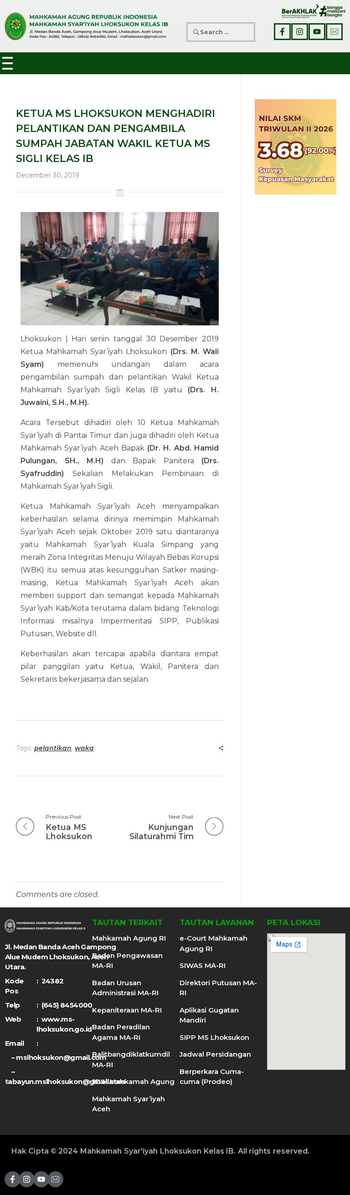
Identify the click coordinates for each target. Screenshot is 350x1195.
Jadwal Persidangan (215, 1054)
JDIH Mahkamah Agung (133, 1081)
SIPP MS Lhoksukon (214, 1037)
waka (84, 748)
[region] (295, 147)
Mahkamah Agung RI (129, 938)
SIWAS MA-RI (203, 965)
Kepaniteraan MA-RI (127, 1010)
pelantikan (53, 748)
